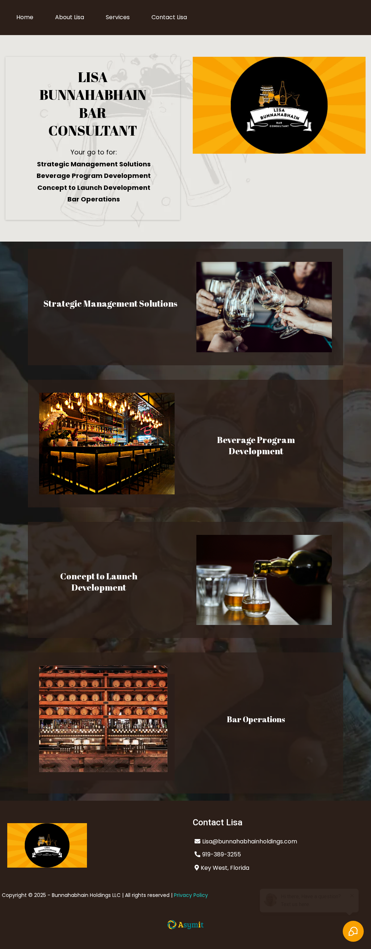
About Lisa (69, 17)
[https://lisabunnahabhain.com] (92, 845)
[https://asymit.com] (185, 924)
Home (24, 17)
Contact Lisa (169, 17)
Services (118, 17)
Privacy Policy (191, 895)
